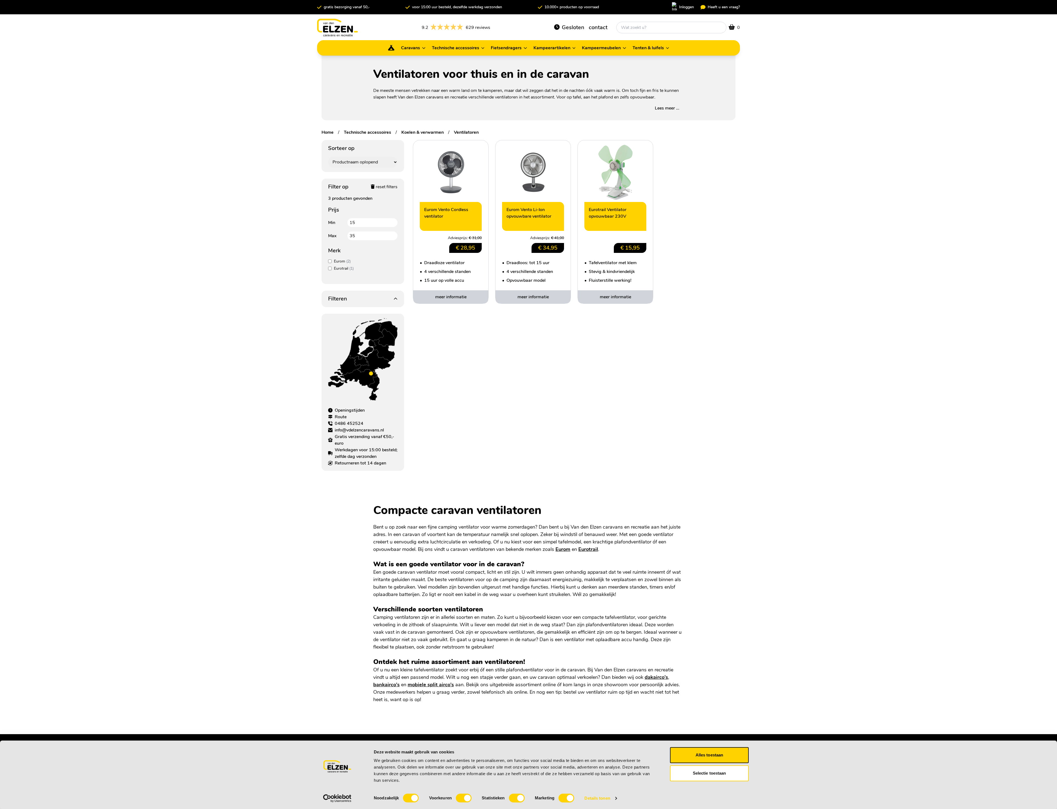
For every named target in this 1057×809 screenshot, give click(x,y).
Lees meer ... (667, 108)
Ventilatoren (466, 132)
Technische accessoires (367, 132)
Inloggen (686, 7)
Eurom (562, 549)
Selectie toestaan (709, 773)
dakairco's (656, 677)
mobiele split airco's (431, 684)
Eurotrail (588, 549)
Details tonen (597, 798)
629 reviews (456, 27)
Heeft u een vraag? (724, 7)
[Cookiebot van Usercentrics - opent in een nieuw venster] (337, 798)
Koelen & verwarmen (422, 132)
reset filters (386, 187)
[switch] (464, 798)
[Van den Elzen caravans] (337, 27)
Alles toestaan (709, 755)
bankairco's (386, 684)
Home (328, 132)
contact (598, 27)
